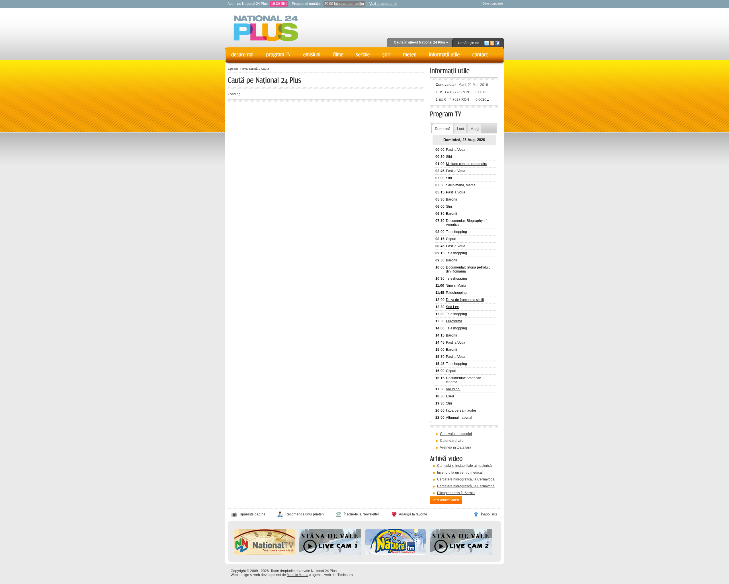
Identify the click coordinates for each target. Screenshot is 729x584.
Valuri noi (453, 389)
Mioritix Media (297, 575)
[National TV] (264, 554)
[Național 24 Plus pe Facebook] (497, 43)
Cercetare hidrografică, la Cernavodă (466, 479)
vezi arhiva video (446, 500)
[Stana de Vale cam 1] (330, 554)
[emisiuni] (312, 55)
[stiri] (386, 55)
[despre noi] (242, 55)
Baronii (451, 199)
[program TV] (278, 55)
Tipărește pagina (252, 514)
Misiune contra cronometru (466, 164)
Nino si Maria (456, 286)
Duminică (442, 129)
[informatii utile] (444, 55)
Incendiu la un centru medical (460, 472)
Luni (460, 129)
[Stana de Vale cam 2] (461, 554)
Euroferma (454, 321)
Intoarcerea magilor (349, 4)
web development (267, 575)
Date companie (492, 3)
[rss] (492, 43)
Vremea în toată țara (455, 447)
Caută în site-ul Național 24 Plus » (421, 42)
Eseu (450, 396)
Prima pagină (249, 68)
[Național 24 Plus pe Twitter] (486, 43)
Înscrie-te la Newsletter (361, 514)
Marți (474, 129)
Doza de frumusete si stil (465, 300)
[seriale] (363, 55)
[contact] (480, 55)
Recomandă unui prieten (304, 514)
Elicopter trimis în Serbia (456, 493)
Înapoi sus (489, 514)
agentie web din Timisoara (332, 575)
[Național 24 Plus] (266, 28)
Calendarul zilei (452, 441)
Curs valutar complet (456, 434)
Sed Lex (452, 307)
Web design (240, 575)
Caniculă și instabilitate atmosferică (464, 466)
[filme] (338, 55)
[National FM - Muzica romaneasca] (395, 554)
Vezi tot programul (383, 4)
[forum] (410, 55)
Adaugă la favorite (413, 514)
